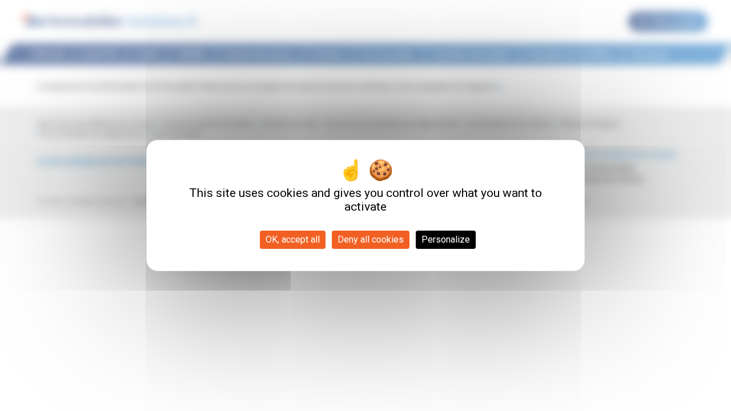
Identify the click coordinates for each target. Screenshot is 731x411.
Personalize (445, 239)
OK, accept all (293, 239)
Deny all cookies (371, 239)
